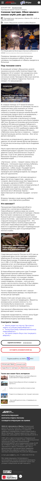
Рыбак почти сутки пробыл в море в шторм (22, 388)
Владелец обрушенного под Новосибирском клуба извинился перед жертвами (22, 376)
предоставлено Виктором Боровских (19, 53)
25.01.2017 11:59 (5, 8)
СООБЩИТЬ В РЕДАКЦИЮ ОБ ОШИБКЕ (16, 420)
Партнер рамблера (18, 471)
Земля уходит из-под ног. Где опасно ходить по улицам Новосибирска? (18, 326)
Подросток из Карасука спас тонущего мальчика (23, 394)
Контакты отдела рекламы (13, 418)
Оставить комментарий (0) (21, 350)
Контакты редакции (10, 415)
